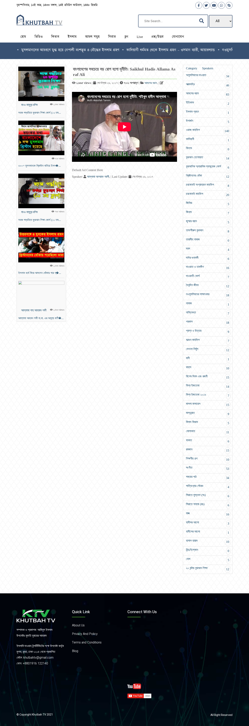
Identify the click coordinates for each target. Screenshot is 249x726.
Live (140, 36)
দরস (207, 249)
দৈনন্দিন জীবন (207, 285)
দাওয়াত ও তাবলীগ (207, 267)
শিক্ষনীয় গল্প (207, 459)
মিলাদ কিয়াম (207, 422)
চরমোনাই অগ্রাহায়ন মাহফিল (207, 185)
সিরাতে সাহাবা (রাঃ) (207, 504)
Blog (75, 651)
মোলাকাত (207, 431)
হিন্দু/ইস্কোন (207, 550)
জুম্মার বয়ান (207, 221)
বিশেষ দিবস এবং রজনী (207, 377)
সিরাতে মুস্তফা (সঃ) (207, 495)
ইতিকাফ (207, 103)
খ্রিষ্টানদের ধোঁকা (207, 176)
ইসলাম (72, 36)
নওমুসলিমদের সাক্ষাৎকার (207, 294)
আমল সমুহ (92, 36)
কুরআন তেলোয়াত (207, 158)
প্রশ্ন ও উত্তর (207, 331)
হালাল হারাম (207, 541)
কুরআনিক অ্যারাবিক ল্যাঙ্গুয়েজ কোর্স (207, 167)
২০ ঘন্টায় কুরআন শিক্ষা (207, 568)
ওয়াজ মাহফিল (207, 130)
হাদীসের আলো (207, 532)
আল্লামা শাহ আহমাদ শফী (33, 310)
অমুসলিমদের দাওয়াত (207, 75)
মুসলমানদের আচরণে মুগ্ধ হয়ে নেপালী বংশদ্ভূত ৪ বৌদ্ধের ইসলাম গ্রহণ (53, 50)
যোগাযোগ (178, 36)
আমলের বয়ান (151, 82)
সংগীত (207, 468)
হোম (23, 36)
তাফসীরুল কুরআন (207, 231)
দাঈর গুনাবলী (207, 258)
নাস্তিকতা (207, 313)
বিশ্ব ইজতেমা (207, 386)
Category (191, 68)
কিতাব (55, 36)
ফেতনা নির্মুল (207, 349)
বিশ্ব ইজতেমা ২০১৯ (207, 395)
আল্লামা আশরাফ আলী (98, 176)
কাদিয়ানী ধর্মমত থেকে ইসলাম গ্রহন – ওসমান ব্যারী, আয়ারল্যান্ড (153, 50)
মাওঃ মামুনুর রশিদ (29, 104)
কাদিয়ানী (207, 139)
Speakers (207, 68)
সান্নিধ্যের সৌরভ (207, 486)
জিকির (207, 203)
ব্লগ (126, 36)
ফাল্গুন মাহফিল (207, 340)
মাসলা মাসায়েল (207, 404)
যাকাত (207, 441)
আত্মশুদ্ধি (207, 85)
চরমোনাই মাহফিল (207, 194)
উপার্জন (207, 121)
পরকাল (207, 322)
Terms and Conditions (87, 642)
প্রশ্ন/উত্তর (157, 36)
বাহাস (207, 368)
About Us (78, 625)
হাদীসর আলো (207, 523)
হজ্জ (207, 514)
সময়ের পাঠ (207, 477)
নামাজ (207, 304)
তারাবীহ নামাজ (207, 240)
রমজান (207, 450)
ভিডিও (39, 36)
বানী (207, 358)
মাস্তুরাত (207, 413)
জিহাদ (207, 212)
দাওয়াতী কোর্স (207, 276)
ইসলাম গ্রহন (207, 112)
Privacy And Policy (85, 634)
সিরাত (112, 36)
